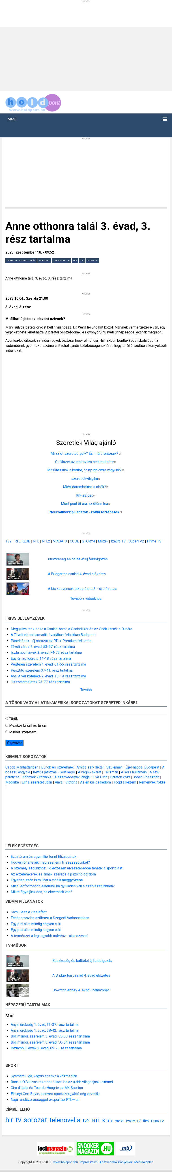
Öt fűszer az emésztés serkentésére (84, 462)
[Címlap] (33, 102)
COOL (74, 541)
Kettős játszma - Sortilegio (54, 772)
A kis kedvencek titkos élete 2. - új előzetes (82, 589)
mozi (119, 1120)
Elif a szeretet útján (37, 782)
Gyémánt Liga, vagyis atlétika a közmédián (44, 1076)
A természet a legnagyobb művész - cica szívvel (49, 936)
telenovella (61, 260)
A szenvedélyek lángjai (72, 777)
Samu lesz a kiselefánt (29, 912)
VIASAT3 (60, 541)
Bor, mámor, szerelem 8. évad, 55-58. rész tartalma (50, 1036)
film (146, 1121)
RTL (36, 541)
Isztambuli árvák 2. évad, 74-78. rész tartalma (46, 652)
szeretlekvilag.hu (84, 478)
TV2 (8, 541)
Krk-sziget (84, 495)
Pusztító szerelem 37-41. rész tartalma (42, 670)
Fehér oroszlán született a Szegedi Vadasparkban (50, 918)
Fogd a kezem (125, 782)
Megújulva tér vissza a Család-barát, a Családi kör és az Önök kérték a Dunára (71, 629)
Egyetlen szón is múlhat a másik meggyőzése (47, 880)
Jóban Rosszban (146, 777)
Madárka (12, 782)
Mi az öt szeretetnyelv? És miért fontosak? (84, 453)
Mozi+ (103, 541)
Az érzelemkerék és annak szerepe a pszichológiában (53, 874)
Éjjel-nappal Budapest (142, 767)
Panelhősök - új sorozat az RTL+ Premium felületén (51, 641)
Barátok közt (120, 777)
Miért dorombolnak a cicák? (84, 487)
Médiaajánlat (143, 1162)
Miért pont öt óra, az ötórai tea (84, 504)
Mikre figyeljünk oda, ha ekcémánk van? (41, 892)
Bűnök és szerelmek (57, 767)
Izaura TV (119, 541)
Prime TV (154, 541)
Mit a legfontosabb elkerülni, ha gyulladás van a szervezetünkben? (63, 886)
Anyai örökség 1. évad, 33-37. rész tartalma (44, 1025)
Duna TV (92, 260)
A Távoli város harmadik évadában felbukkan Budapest (53, 635)
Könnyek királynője (37, 777)
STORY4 (89, 541)
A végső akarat (89, 772)
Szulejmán (114, 767)
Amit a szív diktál (90, 767)
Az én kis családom (95, 782)
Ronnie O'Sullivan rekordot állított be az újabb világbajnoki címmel (62, 1082)
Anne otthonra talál (21, 260)
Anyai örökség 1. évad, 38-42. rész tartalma (44, 1030)
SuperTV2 (137, 541)
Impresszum (89, 1162)
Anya (58, 782)
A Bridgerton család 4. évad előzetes (77, 574)
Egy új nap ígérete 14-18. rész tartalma (41, 658)
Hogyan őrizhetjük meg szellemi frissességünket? (50, 862)
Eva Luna (100, 777)
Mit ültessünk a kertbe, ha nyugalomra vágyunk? (84, 470)
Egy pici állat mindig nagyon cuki (36, 924)
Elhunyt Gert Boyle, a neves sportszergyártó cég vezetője (56, 1094)
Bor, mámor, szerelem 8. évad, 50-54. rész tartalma (50, 1042)
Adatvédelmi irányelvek (116, 1162)
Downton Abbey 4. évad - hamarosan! (81, 990)
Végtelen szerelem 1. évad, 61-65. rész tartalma (48, 664)
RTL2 (46, 541)
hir (75, 260)
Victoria (71, 782)
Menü (12, 119)
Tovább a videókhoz (86, 598)
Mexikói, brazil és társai (28, 725)
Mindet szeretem (22, 732)
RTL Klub (102, 1120)
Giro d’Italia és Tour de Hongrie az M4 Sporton (47, 1088)
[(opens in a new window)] (55, 1148)
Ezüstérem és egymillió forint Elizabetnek (43, 856)
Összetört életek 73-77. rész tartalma (40, 682)
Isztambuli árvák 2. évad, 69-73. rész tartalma (46, 1048)
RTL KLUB (22, 541)
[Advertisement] (86, 58)
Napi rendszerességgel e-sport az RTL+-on (45, 1099)
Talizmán (111, 772)
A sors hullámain (134, 772)
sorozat (44, 260)
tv (82, 260)
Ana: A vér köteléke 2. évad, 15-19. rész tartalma (48, 676)
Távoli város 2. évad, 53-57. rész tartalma (43, 647)
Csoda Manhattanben (21, 767)
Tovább (86, 690)
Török (13, 719)
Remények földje (152, 782)
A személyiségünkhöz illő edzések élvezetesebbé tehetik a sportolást (66, 868)
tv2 (86, 1120)
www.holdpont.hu (65, 1162)
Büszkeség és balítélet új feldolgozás (78, 559)
